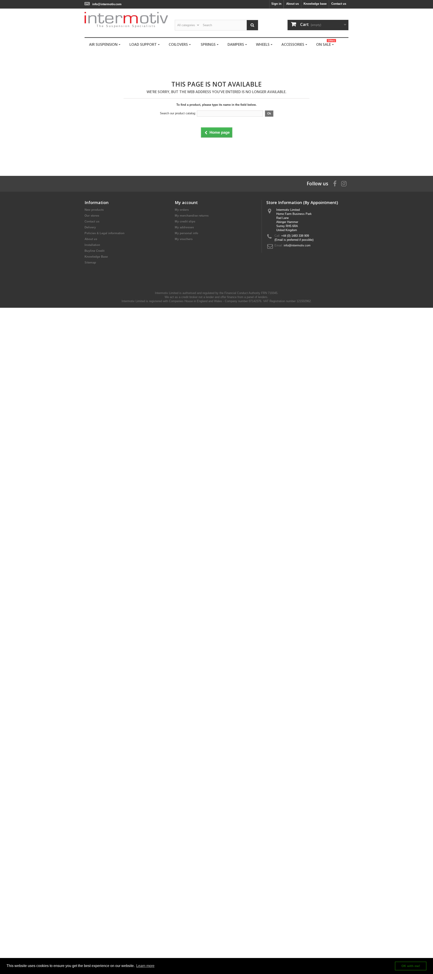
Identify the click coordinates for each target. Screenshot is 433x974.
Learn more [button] (145, 966)
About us (292, 3)
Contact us (338, 3)
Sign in (276, 3)
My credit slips (185, 221)
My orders (182, 209)
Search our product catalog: (178, 113)
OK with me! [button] (410, 966)
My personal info (186, 233)
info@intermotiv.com (107, 4)
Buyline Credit (94, 251)
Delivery (90, 227)
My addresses (184, 227)
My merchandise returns (192, 215)
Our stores (92, 215)
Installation (92, 245)
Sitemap (90, 262)
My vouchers (184, 239)
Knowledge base (315, 3)
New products (94, 209)
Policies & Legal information (104, 233)
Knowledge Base (96, 256)
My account (186, 202)
